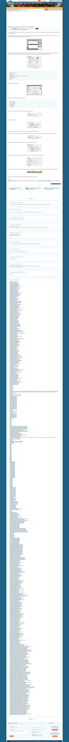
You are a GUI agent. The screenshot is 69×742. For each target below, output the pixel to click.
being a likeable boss (13, 297)
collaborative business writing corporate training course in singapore (20, 662)
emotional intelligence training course (15, 584)
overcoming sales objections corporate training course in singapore (20, 708)
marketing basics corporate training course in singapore (18, 698)
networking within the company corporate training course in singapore (20, 706)
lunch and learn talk (13, 507)
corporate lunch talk (13, 487)
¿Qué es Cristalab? (45, 7)
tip (11, 32)
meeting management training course (15, 609)
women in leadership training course (15, 640)
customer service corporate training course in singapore (18, 669)
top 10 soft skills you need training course (16, 553)
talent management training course (15, 632)
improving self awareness (13, 334)
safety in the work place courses (14, 361)
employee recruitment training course (15, 587)
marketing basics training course (14, 607)
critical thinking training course (14, 577)
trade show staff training (13, 379)
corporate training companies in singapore (16, 508)
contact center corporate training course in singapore (17, 665)
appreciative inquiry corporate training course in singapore (18, 648)
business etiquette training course (15, 564)
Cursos (28, 2)
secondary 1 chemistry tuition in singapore (16, 433)
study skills (11, 439)
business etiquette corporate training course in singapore (18, 656)
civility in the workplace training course (15, 568)
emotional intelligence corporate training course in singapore (19, 676)
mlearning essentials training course (15, 611)
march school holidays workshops (15, 538)
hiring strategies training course (14, 596)
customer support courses (13, 314)
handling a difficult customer (14, 329)
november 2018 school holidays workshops (16, 547)
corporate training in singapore (14, 365)
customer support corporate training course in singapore (18, 670)
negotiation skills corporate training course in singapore (18, 704)
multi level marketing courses (14, 349)
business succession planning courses (15, 301)
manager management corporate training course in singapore (19, 697)
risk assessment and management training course (17, 623)
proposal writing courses (13, 358)
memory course (12, 533)
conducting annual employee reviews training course (17, 572)
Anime (57, 7)
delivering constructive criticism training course (17, 580)
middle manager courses (13, 346)
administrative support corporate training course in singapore (19, 647)
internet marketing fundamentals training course (17, 599)
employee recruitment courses (14, 323)
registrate (44, 0)
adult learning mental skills (14, 291)
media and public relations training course (16, 608)
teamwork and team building (14, 376)
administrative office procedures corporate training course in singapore (20, 646)
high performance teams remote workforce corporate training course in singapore (22, 687)
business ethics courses (13, 300)
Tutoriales (24, 2)
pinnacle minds (12, 532)
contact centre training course (14, 573)
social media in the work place (14, 368)
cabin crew (11, 412)
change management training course (15, 567)
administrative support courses (14, 290)
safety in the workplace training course (15, 624)
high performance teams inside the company (16, 330)
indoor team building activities (14, 285)
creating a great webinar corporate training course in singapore (19, 666)
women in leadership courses (14, 381)
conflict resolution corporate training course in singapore (18, 664)
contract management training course (15, 574)
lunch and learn (12, 537)
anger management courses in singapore (16, 292)
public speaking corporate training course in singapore (18, 714)
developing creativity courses (14, 318)
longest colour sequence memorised (15, 394)
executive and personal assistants (15, 326)
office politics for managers (14, 352)
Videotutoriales (34, 2)
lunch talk (11, 478)
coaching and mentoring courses (14, 304)
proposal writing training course (14, 621)
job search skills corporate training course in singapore (18, 693)
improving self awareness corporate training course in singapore (19, 690)
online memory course (13, 413)
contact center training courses (14, 309)
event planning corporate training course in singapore (18, 681)
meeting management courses (14, 345)
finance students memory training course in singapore (18, 528)
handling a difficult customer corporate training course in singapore (20, 685)
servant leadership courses (14, 363)
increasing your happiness (14, 335)
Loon (48, 32)
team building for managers (14, 374)
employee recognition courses (14, 322)
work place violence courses (14, 384)
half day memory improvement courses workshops (17, 644)
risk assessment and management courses (16, 360)
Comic (39, 2)
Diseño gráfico (13, 29)
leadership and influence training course (16, 602)
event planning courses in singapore (15, 325)
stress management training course (15, 629)
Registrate (55, 736)
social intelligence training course (15, 626)
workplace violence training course (15, 643)
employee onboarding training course (15, 586)
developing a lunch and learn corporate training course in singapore (20, 672)
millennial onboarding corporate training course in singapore (19, 702)
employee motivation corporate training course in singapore (18, 677)
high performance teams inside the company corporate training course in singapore (22, 686)
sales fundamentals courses (14, 362)
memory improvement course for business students (17, 520)
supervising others (12, 371)
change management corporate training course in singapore (19, 659)
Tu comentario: (12, 729)
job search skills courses (13, 337)
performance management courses (15, 354)
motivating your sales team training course (16, 612)
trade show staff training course (14, 638)
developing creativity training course (15, 582)
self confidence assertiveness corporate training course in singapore (20, 650)
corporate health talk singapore (14, 525)
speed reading (12, 442)
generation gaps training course (14, 592)
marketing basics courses (13, 343)
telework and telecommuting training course (16, 636)
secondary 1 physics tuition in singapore (16, 434)
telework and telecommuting (14, 377)
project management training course (15, 620)
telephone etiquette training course (15, 635)
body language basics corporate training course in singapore (19, 653)
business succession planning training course (16, 565)
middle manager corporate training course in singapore (18, 701)
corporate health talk (13, 505)
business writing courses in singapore (15, 302)
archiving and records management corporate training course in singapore (21, 649)
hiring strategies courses (13, 332)
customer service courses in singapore (15, 313)
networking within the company (14, 351)
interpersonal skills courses (14, 336)
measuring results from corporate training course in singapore (19, 699)
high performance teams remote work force (16, 331)
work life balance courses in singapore (15, 382)
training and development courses (15, 514)
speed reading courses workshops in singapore (17, 645)
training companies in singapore (14, 509)
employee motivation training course (15, 585)
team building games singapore (14, 288)
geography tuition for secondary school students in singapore (19, 426)
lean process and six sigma (14, 339)
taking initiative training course (14, 631)
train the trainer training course (14, 639)
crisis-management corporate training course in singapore (18, 668)
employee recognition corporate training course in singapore (19, 678)
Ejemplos (53, 7)
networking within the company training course (16, 614)
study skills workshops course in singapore (16, 441)
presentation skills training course (15, 619)
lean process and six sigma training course (16, 603)
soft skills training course (13, 512)
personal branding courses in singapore (15, 355)
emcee (11, 510)
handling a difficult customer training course (16, 593)
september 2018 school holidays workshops (16, 544)
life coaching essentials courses (14, 340)
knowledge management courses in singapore (16, 338)
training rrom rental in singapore (14, 283)
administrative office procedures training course (17, 554)
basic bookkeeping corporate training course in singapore (18, 651)
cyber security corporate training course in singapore (17, 671)
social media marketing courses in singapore (16, 369)
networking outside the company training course (17, 613)
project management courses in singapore (16, 357)
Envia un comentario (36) (55, 183)
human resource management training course (16, 597)
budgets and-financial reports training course (16, 562)
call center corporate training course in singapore (17, 658)
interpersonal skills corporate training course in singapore (18, 692)
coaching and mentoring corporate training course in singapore (19, 660)
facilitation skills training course (14, 591)
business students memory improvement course (17, 522)
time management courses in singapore (15, 378)
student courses (12, 461)
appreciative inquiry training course (15, 556)
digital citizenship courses (13, 319)
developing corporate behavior (14, 317)
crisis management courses (14, 312)
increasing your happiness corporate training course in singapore (19, 691)
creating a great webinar (13, 310)
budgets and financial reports (14, 298)
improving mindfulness (13, 333)
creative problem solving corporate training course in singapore (19, 667)
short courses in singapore (14, 515)
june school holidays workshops (14, 541)
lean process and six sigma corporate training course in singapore (19, 695)
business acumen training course (15, 563)
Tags (50, 7)
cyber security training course (14, 579)
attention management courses (14, 295)
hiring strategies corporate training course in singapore (18, 688)
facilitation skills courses (13, 327)
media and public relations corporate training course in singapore (19, 700)
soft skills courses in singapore (14, 370)
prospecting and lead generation (14, 359)
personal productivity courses (14, 356)
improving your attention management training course (18, 559)
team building (12, 497)
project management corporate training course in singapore (18, 712)
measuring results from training (14, 344)
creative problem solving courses (14, 311)
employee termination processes (14, 324)
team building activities (13, 499)
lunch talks (11, 409)
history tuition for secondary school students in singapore (18, 430)
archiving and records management (15, 294)
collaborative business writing (14, 306)
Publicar (11, 736)
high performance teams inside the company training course (19, 595)
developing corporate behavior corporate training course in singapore (20, 673)
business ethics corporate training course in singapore (18, 655)
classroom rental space (13, 282)
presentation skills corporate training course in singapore (18, 711)
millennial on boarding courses (14, 347)
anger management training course (15, 555)
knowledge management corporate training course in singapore (19, 694)
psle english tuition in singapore (14, 432)
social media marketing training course (15, 628)
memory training (12, 535)
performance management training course (16, 617)
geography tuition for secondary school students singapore (18, 427)
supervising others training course (15, 630)
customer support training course (15, 578)
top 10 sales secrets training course (15, 637)
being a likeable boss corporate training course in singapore (18, 652)
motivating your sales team (14, 348)
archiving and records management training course (17, 557)
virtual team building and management (15, 380)
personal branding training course (15, 618)
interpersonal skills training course (15, 600)
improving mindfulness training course (15, 598)
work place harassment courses (14, 383)
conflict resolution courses (13, 308)
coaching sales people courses (14, 305)
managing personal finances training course (16, 605)
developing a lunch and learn (14, 316)
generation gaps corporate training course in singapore (18, 683)
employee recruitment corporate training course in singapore (19, 679)
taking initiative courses (13, 373)
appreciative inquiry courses (14, 293)
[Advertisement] (34, 18)
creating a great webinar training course (16, 575)
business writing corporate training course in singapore (18, 657)
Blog (20, 2)
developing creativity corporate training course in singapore (18, 674)
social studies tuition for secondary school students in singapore (19, 431)
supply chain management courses (15, 372)
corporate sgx (12, 366)
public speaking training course (14, 622)
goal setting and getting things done (15, 328)
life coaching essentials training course (15, 604)
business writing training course (14, 566)
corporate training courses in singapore (15, 516)
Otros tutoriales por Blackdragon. (22, 29)
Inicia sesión (55, 729)
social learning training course (14, 627)
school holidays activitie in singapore (15, 435)
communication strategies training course (16, 571)
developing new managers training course (16, 583)
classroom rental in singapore (14, 281)
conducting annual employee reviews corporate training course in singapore (21, 663)
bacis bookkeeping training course (15, 560)
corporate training (12, 462)
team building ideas (12, 498)
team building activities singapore (15, 287)
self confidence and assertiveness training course (17, 558)
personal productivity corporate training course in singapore (18, 710)
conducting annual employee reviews (15, 307)
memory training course (13, 396)
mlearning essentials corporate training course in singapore (18, 703)
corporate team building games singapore (16, 286)
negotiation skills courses (13, 350)
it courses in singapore (13, 364)
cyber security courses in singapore (15, 315)
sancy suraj (11, 385)
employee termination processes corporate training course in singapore (20, 680)
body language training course (14, 561)
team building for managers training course (16, 633)
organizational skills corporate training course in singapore (18, 707)
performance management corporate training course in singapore (19, 709)
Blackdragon (15, 28)
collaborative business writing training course (16, 570)
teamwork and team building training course (16, 634)
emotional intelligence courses (14, 320)
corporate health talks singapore (14, 523)
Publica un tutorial (38, 7)
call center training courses (14, 303)
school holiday (12, 536)
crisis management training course (15, 576)
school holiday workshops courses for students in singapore (18, 518)
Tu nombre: (11, 726)
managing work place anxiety (14, 342)
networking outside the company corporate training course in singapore (20, 705)
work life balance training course (14, 641)
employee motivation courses (14, 321)
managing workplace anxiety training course (16, 606)
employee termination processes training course (17, 588)
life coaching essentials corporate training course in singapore (19, 696)
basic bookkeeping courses (14, 296)
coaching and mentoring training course (15, 569)
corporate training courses (14, 502)
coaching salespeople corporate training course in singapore (19, 661)
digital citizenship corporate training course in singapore (18, 675)
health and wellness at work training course (16, 594)
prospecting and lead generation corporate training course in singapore (20, 713)
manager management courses (14, 341)
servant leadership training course (15, 625)
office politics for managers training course (16, 615)
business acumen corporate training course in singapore (18, 654)
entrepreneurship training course (14, 589)
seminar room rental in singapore (15, 284)
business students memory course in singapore (17, 519)
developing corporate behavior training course (16, 581)
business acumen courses (13, 299)
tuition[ (11, 455)
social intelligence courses (13, 367)
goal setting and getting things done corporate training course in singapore (21, 684)
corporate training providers (14, 513)
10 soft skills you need (13, 289)
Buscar (46, 9)
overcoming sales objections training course (16, 616)
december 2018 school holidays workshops (16, 550)
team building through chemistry (14, 375)
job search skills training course (14, 601)
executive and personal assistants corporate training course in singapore (20, 682)
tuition (11, 418)
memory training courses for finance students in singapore (18, 530)
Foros (17, 2)
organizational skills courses (14, 353)
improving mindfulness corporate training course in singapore (19, 689)
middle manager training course (14, 610)
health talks (11, 511)
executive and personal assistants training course (17, 590)
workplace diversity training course (15, 642)
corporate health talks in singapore (15, 524)
